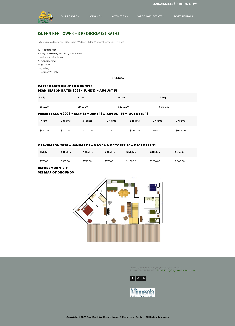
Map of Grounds (59, 172)
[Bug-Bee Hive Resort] (46, 17)
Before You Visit (53, 168)
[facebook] (132, 278)
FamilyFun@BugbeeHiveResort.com (177, 270)
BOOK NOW (188, 4)
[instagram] (138, 278)
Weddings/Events (149, 16)
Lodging (94, 16)
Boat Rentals (183, 16)
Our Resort (69, 16)
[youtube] (143, 278)
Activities (119, 16)
